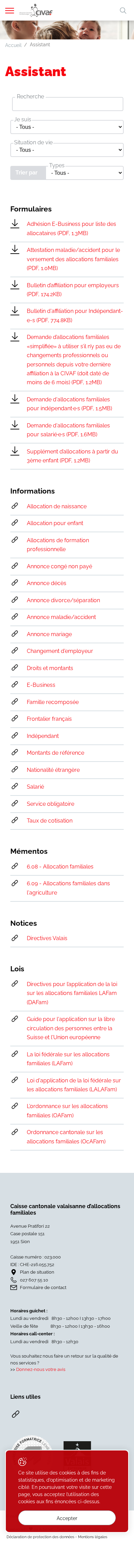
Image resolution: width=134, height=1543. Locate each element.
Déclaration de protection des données (40, 1536)
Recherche (30, 96)
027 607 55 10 (34, 1280)
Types (57, 165)
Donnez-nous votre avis (40, 1369)
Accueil (13, 45)
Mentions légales (92, 1536)
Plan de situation (37, 1272)
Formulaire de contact (43, 1287)
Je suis (22, 119)
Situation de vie (33, 142)
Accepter (67, 1518)
